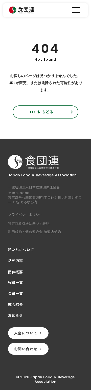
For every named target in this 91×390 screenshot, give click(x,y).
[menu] (76, 10)
